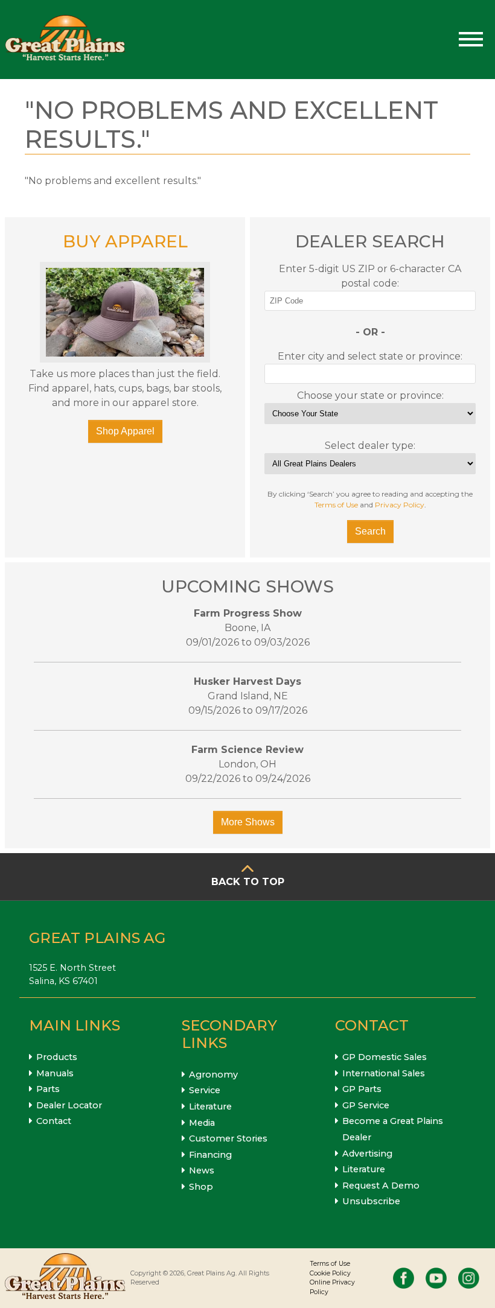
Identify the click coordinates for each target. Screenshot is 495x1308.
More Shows (248, 822)
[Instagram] (468, 1278)
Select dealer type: (370, 445)
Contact (53, 1121)
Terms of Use (336, 504)
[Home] (65, 39)
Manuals (55, 1073)
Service (204, 1090)
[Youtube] (436, 1278)
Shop (201, 1186)
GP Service (365, 1105)
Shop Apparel (125, 431)
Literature (210, 1106)
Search (370, 531)
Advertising (367, 1153)
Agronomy (213, 1074)
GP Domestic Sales (384, 1057)
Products (56, 1057)
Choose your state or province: (370, 395)
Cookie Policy (330, 1273)
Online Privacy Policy (332, 1287)
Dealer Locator (69, 1105)
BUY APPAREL (125, 241)
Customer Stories (228, 1138)
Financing (210, 1154)
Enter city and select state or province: (370, 356)
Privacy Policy (399, 504)
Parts (48, 1089)
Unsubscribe (371, 1201)
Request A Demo (381, 1185)
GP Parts (362, 1089)
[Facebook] (403, 1278)
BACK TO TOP (247, 881)
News (201, 1170)
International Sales (383, 1073)
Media (202, 1122)
